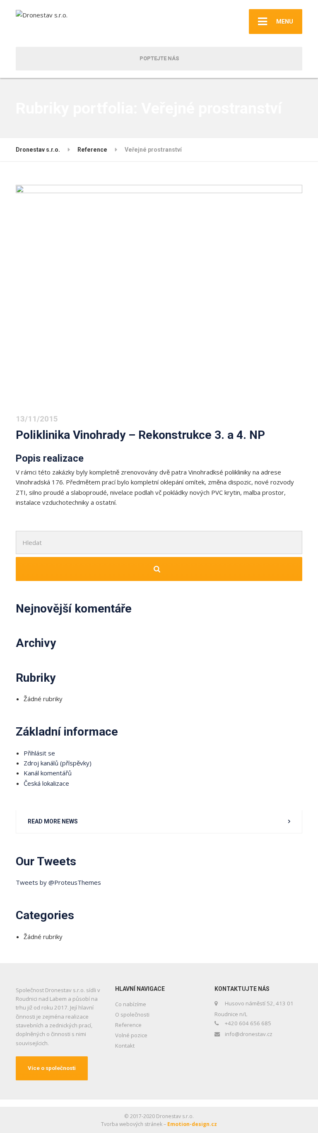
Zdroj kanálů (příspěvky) (58, 763)
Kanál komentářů (48, 773)
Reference (128, 1025)
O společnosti (132, 1014)
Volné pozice (131, 1035)
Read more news (53, 821)
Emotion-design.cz (192, 1124)
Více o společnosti (52, 1068)
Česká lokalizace (46, 783)
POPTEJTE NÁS (159, 58)
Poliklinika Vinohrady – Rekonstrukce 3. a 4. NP (140, 435)
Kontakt (125, 1045)
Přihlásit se (39, 753)
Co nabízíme (130, 1004)
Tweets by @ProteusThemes (58, 882)
